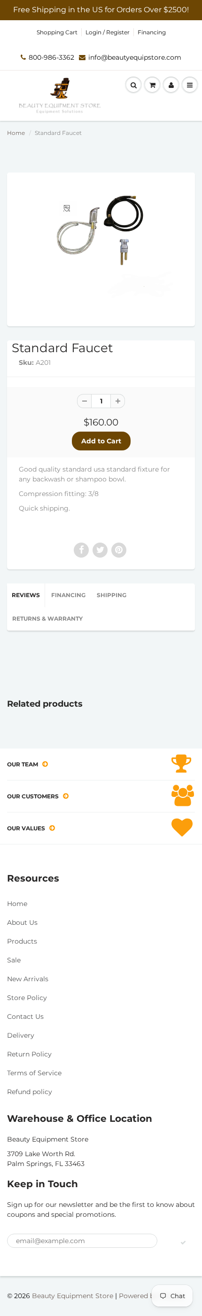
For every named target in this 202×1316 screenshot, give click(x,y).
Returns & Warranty (47, 618)
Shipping (111, 595)
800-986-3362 (51, 57)
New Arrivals (27, 979)
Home (16, 132)
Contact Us (25, 1016)
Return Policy (29, 1054)
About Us (22, 922)
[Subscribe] (183, 1242)
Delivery (20, 1035)
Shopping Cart (57, 32)
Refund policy (29, 1091)
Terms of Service (34, 1073)
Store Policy (27, 997)
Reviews (26, 595)
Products (22, 941)
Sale (14, 960)
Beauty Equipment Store (72, 1296)
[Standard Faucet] (101, 248)
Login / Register (107, 32)
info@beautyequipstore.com (134, 57)
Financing (152, 32)
